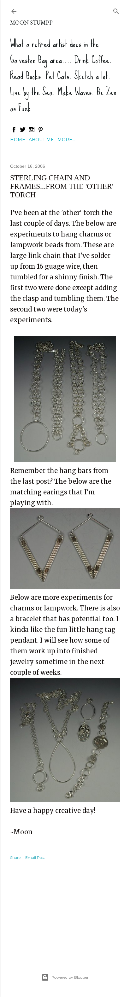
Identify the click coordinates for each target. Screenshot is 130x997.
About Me (41, 140)
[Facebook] (14, 131)
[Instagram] (31, 131)
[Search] (116, 10)
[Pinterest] (40, 131)
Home (17, 140)
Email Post (35, 857)
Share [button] (15, 857)
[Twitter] (23, 131)
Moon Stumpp (31, 22)
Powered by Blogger (70, 977)
